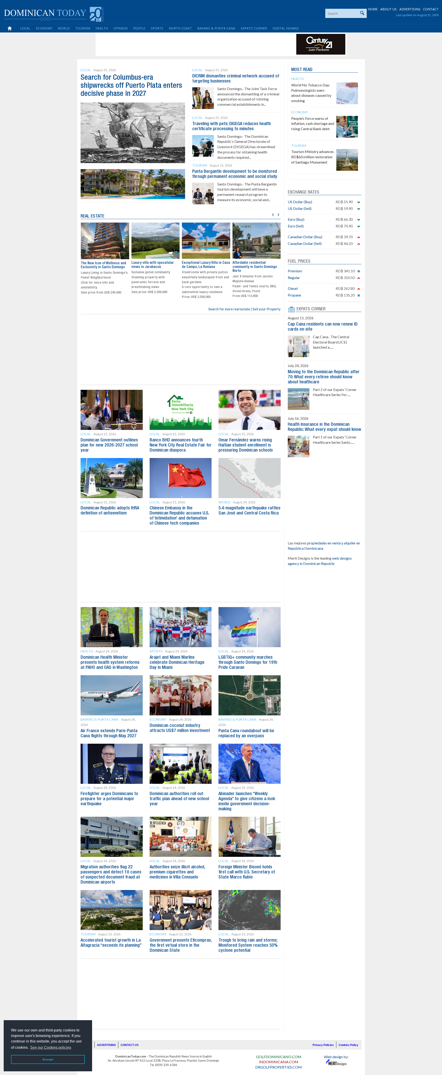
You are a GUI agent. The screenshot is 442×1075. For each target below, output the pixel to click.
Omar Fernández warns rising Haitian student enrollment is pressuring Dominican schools (245, 445)
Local (25, 28)
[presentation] (273, 214)
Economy (44, 28)
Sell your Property (267, 309)
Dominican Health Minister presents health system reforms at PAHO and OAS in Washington (110, 662)
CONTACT (431, 9)
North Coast (180, 28)
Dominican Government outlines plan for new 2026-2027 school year (109, 445)
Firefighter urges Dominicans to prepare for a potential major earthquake (109, 799)
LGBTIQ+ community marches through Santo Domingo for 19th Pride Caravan (247, 662)
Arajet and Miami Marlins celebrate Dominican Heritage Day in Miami (177, 662)
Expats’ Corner (254, 28)
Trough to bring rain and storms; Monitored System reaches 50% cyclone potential (248, 945)
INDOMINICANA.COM (278, 1062)
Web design (333, 1056)
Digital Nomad (286, 28)
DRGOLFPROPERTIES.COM (278, 1067)
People (139, 28)
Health (102, 28)
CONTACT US (130, 1045)
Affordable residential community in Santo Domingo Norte (204, 267)
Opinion (120, 28)
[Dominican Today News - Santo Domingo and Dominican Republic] (53, 13)
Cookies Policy (348, 1045)
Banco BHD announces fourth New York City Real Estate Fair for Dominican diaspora (181, 445)
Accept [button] (47, 1059)
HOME (373, 9)
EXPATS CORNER (311, 309)
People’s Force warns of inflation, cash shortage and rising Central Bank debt (312, 123)
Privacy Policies (323, 1045)
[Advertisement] (180, 44)
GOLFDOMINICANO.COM (278, 1056)
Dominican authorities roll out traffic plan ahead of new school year (179, 799)
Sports (157, 28)
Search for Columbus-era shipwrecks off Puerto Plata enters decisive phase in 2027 (131, 85)
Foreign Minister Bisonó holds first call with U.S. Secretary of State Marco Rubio (246, 872)
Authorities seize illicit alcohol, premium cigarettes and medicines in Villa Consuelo (177, 872)
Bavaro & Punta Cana (216, 28)
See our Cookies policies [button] (50, 1047)
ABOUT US (388, 9)
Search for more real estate (229, 309)
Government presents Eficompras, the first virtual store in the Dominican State (181, 945)
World (64, 28)
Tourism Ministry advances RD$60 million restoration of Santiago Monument (312, 156)
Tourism (82, 28)
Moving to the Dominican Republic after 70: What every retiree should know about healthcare (324, 377)
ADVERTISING (409, 9)
